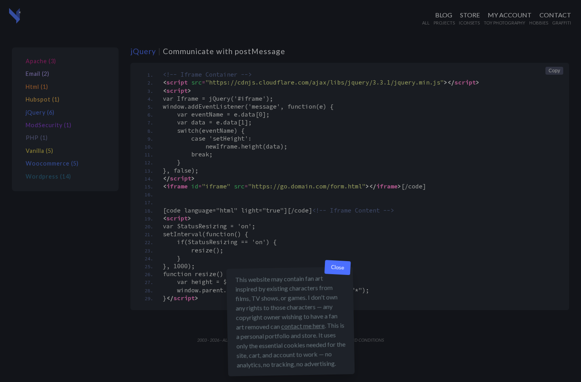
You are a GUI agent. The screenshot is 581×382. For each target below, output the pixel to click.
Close (337, 267)
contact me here (302, 326)
